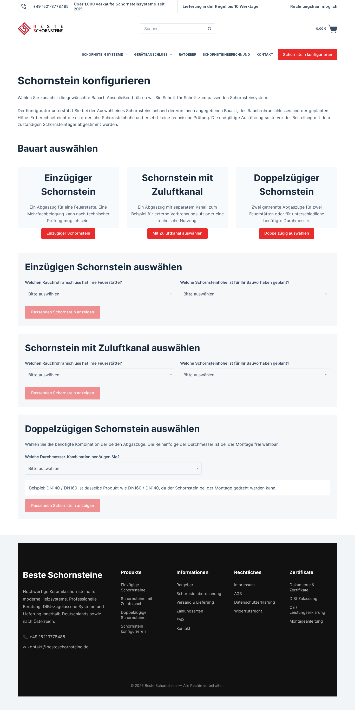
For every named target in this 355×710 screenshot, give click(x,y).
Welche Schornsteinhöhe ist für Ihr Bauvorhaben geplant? (234, 282)
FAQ (180, 619)
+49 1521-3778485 (51, 6)
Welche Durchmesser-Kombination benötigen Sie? (72, 456)
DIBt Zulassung (303, 598)
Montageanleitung (306, 621)
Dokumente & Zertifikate (302, 587)
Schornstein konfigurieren (307, 54)
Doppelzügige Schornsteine (134, 615)
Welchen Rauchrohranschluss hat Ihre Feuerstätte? (73, 282)
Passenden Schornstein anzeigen (62, 311)
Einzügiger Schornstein (68, 233)
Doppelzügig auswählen (286, 233)
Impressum (244, 584)
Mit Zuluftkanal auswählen (177, 233)
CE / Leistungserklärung (307, 610)
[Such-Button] (210, 28)
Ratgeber (187, 54)
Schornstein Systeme (102, 54)
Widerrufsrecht (248, 611)
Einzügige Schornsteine (133, 587)
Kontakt (265, 54)
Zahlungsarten (189, 611)
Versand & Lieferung (195, 602)
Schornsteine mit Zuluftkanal (136, 601)
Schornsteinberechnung (226, 54)
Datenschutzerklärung (254, 602)
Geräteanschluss (150, 54)
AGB (238, 593)
